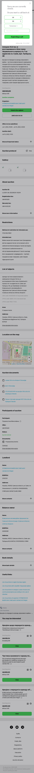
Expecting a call (17, 37)
